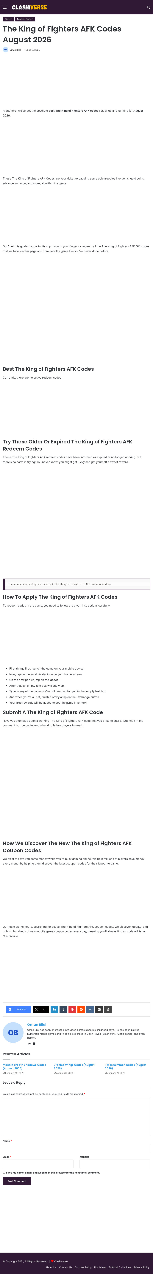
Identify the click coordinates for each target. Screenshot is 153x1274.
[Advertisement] (76, 82)
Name (7, 1140)
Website (84, 1156)
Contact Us (65, 1267)
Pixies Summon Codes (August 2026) (125, 1066)
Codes (8, 19)
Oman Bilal (15, 49)
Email (7, 1156)
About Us (51, 1267)
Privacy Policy (141, 1267)
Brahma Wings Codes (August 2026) (74, 1066)
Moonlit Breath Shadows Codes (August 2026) (24, 1066)
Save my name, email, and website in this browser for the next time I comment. (53, 1172)
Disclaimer (100, 1267)
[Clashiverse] (29, 7)
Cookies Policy (83, 1267)
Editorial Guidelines (120, 1267)
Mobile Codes (25, 19)
